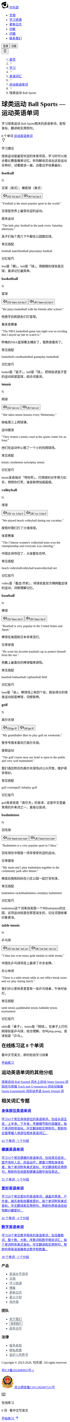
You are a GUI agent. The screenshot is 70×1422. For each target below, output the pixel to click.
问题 (12, 33)
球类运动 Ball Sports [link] (22, 93)
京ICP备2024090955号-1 (18, 1370)
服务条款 (15, 1345)
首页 (12, 59)
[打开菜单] (5, 51)
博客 (12, 1288)
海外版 (14, 1302)
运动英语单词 (18, 84)
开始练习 (8, 1062)
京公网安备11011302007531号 (34, 1387)
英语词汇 (15, 76)
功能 (12, 29)
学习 (12, 68)
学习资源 (15, 19)
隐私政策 (15, 1350)
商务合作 (15, 1328)
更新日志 (15, 24)
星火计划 (15, 1297)
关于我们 (15, 1319)
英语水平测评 (18, 1274)
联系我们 (15, 38)
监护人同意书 (18, 1354)
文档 (12, 15)
